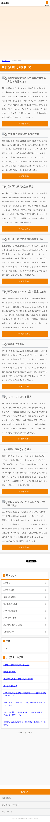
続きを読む (25, 123)
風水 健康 (5, 3)
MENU (47, 5)
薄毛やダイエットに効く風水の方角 (26, 291)
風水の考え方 (8, 590)
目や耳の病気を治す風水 (20, 186)
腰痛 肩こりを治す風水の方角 (23, 134)
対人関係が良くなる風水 (13, 625)
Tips (5, 648)
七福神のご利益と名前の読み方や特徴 (18, 679)
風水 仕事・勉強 (9, 618)
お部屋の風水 (8, 632)
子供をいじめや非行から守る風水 (16, 665)
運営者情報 (6, 798)
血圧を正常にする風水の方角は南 (25, 239)
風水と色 (6, 583)
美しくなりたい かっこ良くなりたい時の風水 (27, 503)
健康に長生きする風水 (19, 449)
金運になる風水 (9, 597)
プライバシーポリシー (10, 805)
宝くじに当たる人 (10, 686)
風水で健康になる (10, 611)
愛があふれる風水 (10, 604)
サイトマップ (7, 812)
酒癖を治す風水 (15, 344)
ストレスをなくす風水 (19, 396)
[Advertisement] (25, 33)
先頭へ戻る (25, 792)
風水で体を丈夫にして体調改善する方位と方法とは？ (26, 80)
